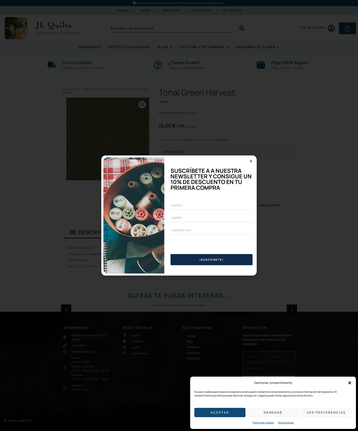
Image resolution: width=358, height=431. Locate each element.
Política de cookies (263, 422)
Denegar (273, 412)
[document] (179, 215)
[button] (350, 383)
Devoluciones (286, 422)
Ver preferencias (326, 412)
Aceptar (220, 412)
